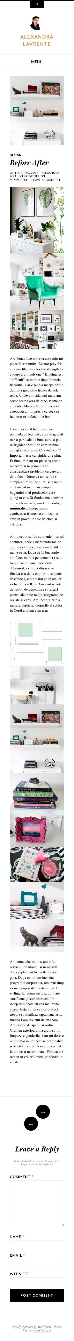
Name (17, 1236)
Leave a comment (46, 179)
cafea (14, 1009)
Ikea (13, 176)
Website (19, 1274)
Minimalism (19, 179)
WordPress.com (41, 1330)
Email (17, 1255)
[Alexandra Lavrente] (37, 23)
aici (12, 546)
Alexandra (51, 172)
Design (16, 155)
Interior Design (31, 176)
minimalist (18, 508)
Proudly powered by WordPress (31, 1327)
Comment (22, 1176)
